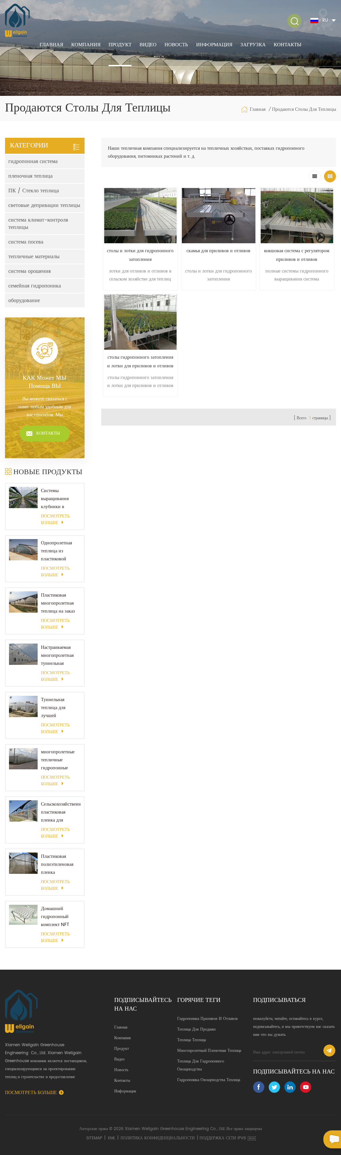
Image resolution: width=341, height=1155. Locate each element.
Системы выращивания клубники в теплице (55, 499)
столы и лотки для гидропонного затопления (140, 255)
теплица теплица (191, 1040)
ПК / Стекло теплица (33, 190)
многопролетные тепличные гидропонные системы (58, 760)
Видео (148, 45)
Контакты (287, 45)
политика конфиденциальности (158, 1138)
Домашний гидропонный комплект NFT (55, 916)
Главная (51, 45)
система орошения (29, 271)
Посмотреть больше (55, 519)
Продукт (120, 45)
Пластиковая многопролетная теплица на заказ (58, 603)
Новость (176, 45)
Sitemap (94, 1138)
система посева (25, 242)
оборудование (24, 300)
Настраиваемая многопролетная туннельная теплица (57, 656)
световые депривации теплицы (44, 205)
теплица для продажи (196, 1029)
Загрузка (253, 45)
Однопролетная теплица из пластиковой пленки (56, 551)
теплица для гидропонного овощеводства (200, 1065)
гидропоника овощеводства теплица (208, 1080)
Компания (86, 45)
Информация (214, 45)
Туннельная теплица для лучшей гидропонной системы (54, 708)
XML (111, 1138)
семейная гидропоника (34, 286)
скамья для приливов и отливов (218, 251)
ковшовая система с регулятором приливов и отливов (296, 255)
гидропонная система (33, 161)
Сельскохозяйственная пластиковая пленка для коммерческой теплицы (61, 812)
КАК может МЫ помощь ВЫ (45, 382)
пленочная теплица (30, 176)
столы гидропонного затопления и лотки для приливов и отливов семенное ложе (140, 361)
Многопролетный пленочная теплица (209, 1051)
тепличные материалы (34, 256)
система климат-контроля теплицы (38, 224)
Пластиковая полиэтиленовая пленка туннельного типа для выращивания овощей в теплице (59, 864)
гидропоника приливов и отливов (207, 1019)
